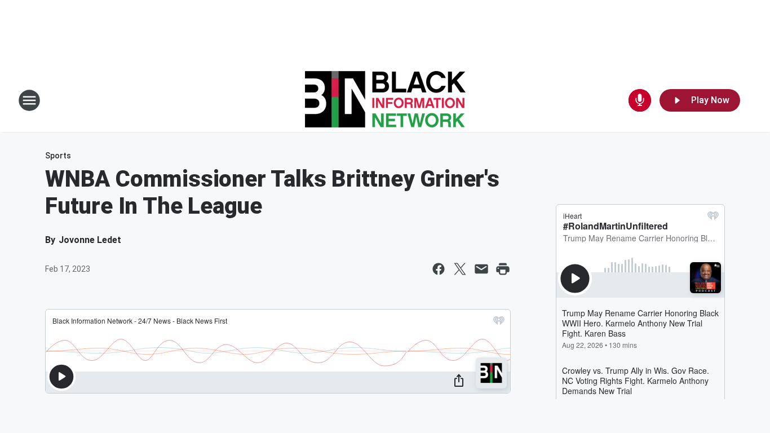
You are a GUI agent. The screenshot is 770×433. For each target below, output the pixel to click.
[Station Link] (385, 100)
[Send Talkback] (640, 100)
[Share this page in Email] (481, 269)
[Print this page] (503, 269)
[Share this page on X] (460, 269)
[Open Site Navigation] (29, 100)
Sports (58, 155)
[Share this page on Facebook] (438, 269)
